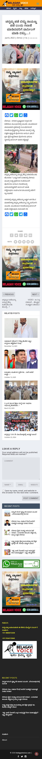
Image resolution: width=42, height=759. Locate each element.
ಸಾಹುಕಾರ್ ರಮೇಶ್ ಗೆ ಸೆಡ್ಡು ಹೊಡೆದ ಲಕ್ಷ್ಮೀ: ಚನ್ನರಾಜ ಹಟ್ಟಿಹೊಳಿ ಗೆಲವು (18, 342)
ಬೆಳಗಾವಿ (8, 8)
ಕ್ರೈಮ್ (15, 8)
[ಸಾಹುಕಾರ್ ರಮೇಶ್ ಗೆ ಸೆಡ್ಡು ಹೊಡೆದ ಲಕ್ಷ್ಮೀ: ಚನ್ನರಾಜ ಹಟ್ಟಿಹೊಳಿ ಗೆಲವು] (21, 328)
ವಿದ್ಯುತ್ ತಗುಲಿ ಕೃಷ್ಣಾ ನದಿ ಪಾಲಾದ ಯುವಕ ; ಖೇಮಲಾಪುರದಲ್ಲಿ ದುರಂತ (24, 513)
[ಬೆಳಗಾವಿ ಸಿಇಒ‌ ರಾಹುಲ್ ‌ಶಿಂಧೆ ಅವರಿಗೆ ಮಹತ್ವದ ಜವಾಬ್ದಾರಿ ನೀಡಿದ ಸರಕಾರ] (7, 523)
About (4, 740)
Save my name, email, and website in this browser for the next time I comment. (20, 491)
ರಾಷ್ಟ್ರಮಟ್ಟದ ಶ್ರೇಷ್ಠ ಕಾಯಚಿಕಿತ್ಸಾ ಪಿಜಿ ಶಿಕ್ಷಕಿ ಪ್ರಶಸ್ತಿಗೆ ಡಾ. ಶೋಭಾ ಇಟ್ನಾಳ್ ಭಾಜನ (24, 542)
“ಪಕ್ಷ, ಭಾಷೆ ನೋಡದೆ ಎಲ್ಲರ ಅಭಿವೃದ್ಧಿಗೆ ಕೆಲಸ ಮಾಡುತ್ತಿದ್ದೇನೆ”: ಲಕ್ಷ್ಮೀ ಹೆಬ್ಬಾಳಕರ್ (23, 551)
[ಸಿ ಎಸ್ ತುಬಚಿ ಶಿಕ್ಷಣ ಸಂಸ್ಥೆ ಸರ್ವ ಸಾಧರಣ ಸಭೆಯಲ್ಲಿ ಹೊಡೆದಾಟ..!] (21, 390)
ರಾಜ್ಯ (20, 8)
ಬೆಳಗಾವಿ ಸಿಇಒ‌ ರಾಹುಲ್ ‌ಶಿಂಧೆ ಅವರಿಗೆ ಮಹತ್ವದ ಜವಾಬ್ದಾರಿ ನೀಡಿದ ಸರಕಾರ (23, 522)
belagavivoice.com (23, 753)
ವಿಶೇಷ (26, 8)
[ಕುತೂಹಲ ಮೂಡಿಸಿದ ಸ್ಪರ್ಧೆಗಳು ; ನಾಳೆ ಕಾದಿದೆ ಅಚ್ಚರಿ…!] (21, 359)
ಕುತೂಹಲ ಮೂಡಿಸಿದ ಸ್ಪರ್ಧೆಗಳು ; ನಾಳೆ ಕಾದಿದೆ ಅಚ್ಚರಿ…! (18, 373)
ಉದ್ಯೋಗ (33, 8)
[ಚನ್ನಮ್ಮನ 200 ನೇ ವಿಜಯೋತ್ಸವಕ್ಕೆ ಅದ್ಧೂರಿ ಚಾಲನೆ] (21, 421)
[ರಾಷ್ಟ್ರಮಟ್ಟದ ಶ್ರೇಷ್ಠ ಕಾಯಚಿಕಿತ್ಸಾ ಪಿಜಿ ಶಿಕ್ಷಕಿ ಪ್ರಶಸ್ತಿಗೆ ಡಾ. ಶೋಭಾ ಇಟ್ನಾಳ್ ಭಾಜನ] (7, 543)
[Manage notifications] (36, 754)
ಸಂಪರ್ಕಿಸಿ (5, 734)
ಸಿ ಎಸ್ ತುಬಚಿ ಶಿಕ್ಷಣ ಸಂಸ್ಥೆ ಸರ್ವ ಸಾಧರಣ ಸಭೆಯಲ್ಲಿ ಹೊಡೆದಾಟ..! (18, 404)
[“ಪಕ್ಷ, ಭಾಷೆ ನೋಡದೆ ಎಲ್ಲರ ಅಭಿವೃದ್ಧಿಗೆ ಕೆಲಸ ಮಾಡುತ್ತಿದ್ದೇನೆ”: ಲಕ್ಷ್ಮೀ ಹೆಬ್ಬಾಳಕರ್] (7, 552)
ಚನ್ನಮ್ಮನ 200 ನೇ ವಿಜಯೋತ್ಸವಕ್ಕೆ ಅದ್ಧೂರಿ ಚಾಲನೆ (20, 434)
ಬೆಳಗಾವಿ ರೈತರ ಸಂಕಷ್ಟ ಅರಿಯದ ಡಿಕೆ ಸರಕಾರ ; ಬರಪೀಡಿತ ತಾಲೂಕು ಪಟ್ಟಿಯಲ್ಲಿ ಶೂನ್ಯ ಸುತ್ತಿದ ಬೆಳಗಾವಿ (23, 532)
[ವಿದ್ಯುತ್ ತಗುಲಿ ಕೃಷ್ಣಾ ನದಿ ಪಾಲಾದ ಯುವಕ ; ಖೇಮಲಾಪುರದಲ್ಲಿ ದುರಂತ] (7, 513)
